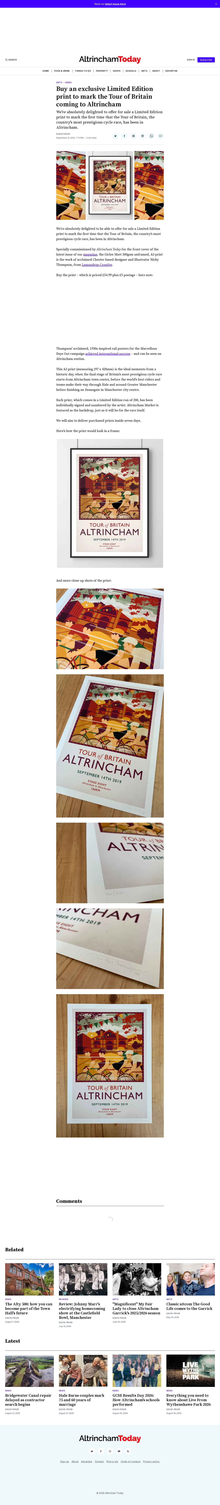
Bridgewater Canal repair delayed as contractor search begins (28, 1400)
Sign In (191, 60)
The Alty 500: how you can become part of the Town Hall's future (28, 1309)
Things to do (83, 71)
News (68, 82)
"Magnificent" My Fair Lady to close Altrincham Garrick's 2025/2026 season (136, 1309)
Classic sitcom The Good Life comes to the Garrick (189, 1306)
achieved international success (107, 354)
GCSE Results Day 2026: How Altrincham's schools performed (136, 1400)
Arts (144, 71)
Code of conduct (131, 1461)
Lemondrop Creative (97, 265)
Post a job (112, 1461)
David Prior (63, 134)
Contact (99, 1461)
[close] (216, 3)
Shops (116, 71)
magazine (90, 255)
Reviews (63, 1299)
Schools (131, 71)
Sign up (64, 1461)
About (156, 71)
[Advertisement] (110, 30)
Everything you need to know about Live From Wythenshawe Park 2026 (188, 1400)
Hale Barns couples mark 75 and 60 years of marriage (81, 1400)
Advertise (171, 71)
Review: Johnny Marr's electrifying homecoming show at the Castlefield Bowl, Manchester (82, 1311)
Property (102, 71)
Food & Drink (62, 71)
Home (46, 71)
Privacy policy (151, 1461)
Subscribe (206, 59)
